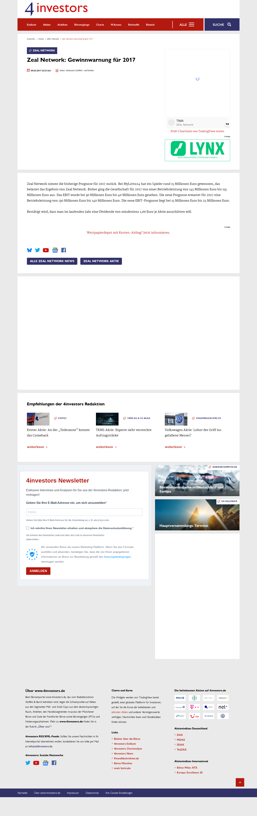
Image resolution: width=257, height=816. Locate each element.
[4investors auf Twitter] (37, 250)
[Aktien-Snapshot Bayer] (194, 698)
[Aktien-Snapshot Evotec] (208, 707)
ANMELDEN (38, 571)
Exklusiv (31, 24)
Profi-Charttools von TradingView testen (197, 131)
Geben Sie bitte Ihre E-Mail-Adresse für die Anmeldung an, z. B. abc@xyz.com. (67, 520)
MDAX (181, 739)
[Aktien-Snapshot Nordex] (180, 716)
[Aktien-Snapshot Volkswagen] (223, 716)
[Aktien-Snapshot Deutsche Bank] (180, 707)
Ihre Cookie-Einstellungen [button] (119, 793)
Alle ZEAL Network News (52, 261)
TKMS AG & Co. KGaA (138, 418)
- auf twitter (88, 70)
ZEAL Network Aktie (101, 261)
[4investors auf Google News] (55, 250)
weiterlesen (35, 446)
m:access (116, 24)
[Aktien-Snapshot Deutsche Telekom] (194, 707)
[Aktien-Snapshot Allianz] (180, 698)
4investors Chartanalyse (128, 748)
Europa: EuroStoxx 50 (189, 772)
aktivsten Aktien (120, 712)
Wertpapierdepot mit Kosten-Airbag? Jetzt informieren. (128, 232)
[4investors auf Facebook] (63, 250)
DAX (180, 735)
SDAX (180, 744)
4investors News (123, 753)
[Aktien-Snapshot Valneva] (208, 716)
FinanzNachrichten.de (126, 758)
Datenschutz (92, 793)
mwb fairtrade (122, 768)
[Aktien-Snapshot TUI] (194, 716)
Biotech (150, 24)
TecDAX (182, 749)
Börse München (123, 763)
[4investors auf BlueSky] (29, 250)
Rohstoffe (133, 24)
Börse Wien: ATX (187, 767)
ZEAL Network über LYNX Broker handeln (197, 157)
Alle (183, 24)
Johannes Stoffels (74, 70)
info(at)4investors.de (40, 746)
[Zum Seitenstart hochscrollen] (240, 782)
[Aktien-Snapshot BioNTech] (208, 698)
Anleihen (62, 24)
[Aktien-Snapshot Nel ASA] (223, 707)
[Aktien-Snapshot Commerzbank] (223, 698)
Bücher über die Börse (127, 739)
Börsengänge (81, 24)
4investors (31, 38)
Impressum (73, 793)
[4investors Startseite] (56, 9)
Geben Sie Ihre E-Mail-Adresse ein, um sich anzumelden (66, 502)
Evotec (62, 418)
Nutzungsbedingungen (117, 556)
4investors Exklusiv (125, 743)
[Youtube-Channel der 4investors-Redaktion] (46, 250)
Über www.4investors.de (47, 793)
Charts (100, 24)
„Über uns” (44, 726)
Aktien (47, 24)
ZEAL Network (53, 38)
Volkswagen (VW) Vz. (208, 418)
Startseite (22, 793)
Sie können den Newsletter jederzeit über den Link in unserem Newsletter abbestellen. (65, 537)
